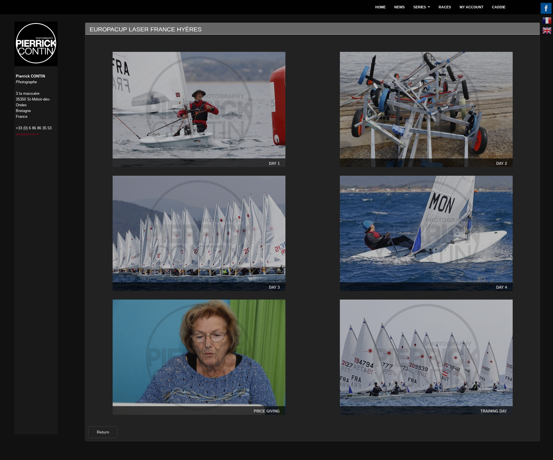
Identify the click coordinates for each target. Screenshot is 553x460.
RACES (445, 7)
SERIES (422, 8)
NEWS (399, 7)
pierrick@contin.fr (27, 134)
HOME (380, 7)
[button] (103, 432)
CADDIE (498, 7)
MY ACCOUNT (471, 7)
